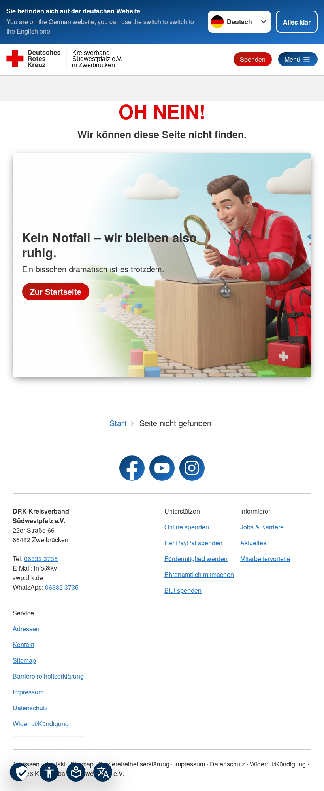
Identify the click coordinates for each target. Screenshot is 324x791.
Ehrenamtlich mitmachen (199, 574)
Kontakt (23, 644)
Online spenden (186, 526)
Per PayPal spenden (193, 542)
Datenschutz (30, 707)
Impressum (28, 691)
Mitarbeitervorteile (265, 558)
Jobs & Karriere (262, 526)
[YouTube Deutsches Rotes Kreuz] (162, 468)
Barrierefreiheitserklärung (48, 676)
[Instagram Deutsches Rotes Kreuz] (192, 468)
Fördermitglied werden (196, 558)
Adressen (26, 628)
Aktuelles (253, 542)
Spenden (253, 59)
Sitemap (24, 660)
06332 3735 (41, 558)
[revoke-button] (18, 772)
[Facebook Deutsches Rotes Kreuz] (132, 468)
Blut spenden (183, 590)
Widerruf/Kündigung (41, 723)
